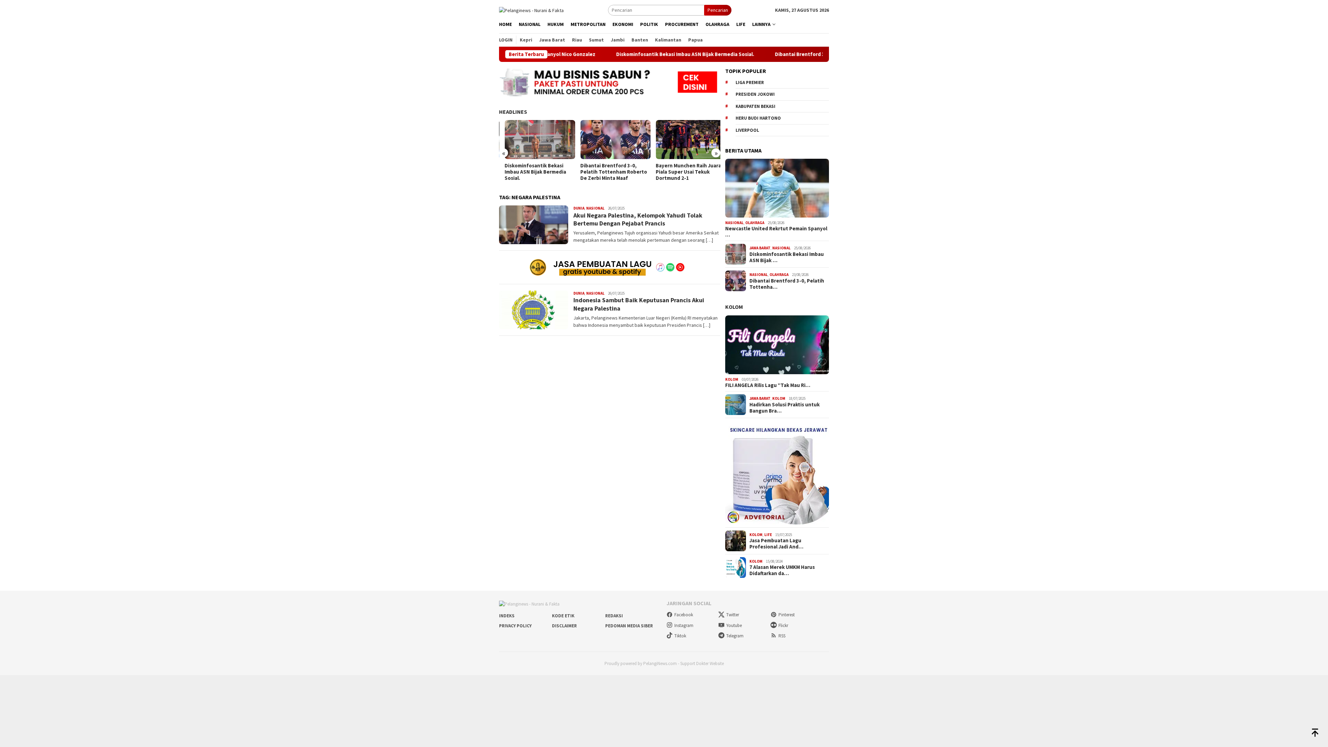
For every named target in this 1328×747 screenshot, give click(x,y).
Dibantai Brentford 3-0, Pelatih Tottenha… (786, 284)
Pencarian (718, 10)
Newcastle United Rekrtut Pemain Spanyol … (776, 231)
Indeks (507, 616)
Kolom (734, 306)
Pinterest (786, 615)
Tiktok (680, 636)
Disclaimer (564, 626)
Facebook (683, 615)
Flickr (783, 625)
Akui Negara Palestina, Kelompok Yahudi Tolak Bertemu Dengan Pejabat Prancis (637, 219)
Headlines (513, 111)
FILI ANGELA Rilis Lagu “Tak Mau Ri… (767, 385)
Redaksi (614, 616)
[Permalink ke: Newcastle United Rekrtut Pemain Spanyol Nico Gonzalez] (777, 188)
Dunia (578, 208)
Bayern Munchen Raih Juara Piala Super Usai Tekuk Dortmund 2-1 (683, 172)
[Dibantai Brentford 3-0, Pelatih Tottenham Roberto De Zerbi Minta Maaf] (609, 139)
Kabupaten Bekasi (755, 106)
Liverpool (747, 130)
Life (768, 534)
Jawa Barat (760, 248)
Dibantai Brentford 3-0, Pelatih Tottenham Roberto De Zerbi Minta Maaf (607, 172)
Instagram (683, 625)
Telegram (735, 636)
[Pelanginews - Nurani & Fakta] (531, 10)
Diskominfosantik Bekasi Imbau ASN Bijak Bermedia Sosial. (648, 54)
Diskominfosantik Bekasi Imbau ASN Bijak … (786, 257)
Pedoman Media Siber (629, 626)
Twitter (732, 615)
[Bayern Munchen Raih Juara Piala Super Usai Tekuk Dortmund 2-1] (685, 139)
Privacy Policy (515, 626)
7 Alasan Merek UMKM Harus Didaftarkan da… (782, 570)
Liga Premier (750, 82)
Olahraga (754, 222)
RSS (781, 636)
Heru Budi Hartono (758, 118)
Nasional (595, 208)
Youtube (734, 625)
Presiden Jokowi (755, 94)
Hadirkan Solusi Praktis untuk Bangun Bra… (784, 408)
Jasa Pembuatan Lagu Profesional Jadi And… (776, 543)
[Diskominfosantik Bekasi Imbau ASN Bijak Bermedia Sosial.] (534, 139)
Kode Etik (563, 616)
